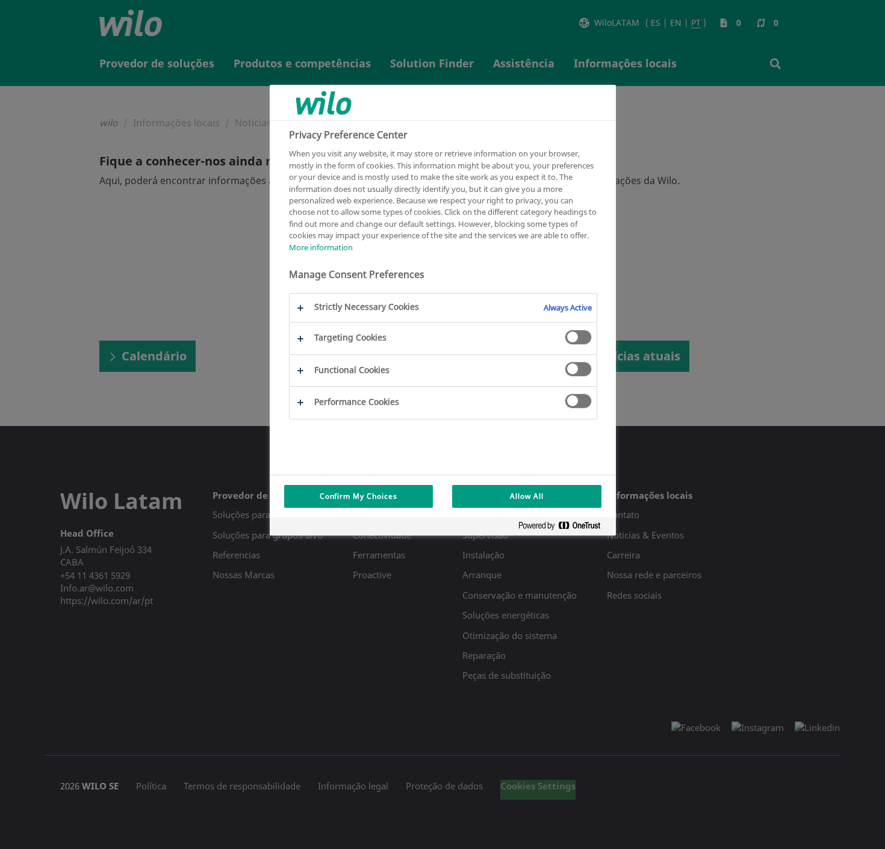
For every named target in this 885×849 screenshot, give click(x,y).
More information (321, 247)
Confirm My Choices (358, 496)
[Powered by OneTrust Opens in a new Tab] (564, 528)
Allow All (527, 496)
